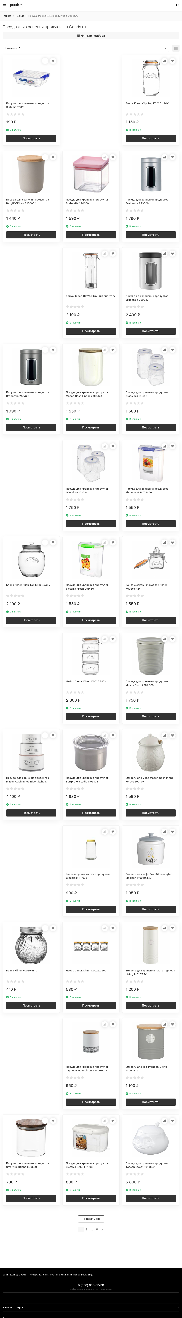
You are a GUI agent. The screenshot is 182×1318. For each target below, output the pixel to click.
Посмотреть (31, 138)
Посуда (20, 16)
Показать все (91, 1219)
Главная (7, 16)
